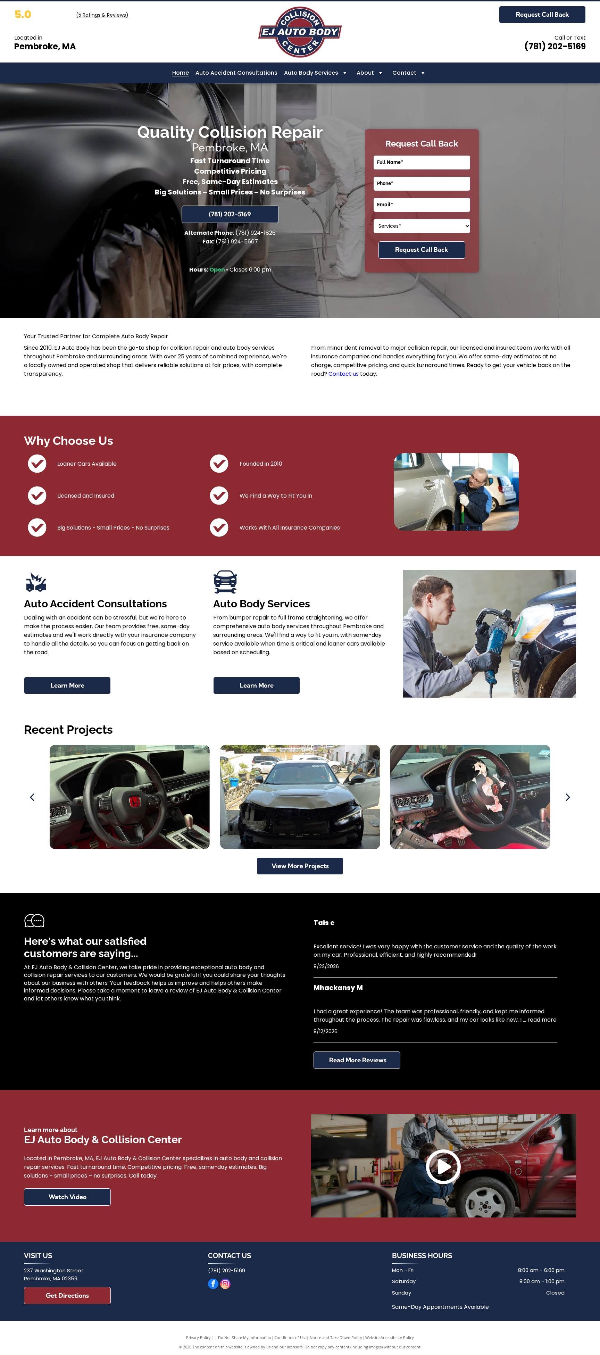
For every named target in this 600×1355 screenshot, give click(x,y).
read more (542, 1020)
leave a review (168, 991)
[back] (32, 796)
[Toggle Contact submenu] (423, 73)
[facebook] (213, 1285)
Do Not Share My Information (244, 1337)
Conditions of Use (290, 1337)
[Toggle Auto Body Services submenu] (345, 73)
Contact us (343, 374)
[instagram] (225, 1285)
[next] (568, 796)
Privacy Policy (198, 1337)
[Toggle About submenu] (380, 73)
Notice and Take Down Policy (336, 1337)
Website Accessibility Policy (389, 1337)
